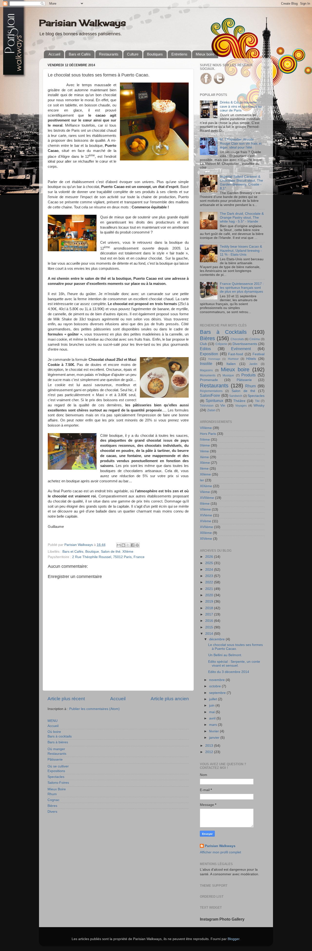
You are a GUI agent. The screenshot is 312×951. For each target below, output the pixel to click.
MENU (53, 721)
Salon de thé (110, 551)
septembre (218, 693)
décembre (217, 639)
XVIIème (206, 527)
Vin (222, 405)
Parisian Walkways (82, 23)
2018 (209, 608)
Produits (248, 375)
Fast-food (235, 354)
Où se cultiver (58, 766)
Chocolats (237, 339)
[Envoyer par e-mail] (118, 545)
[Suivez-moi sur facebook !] (206, 83)
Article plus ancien (170, 698)
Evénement (241, 348)
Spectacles (56, 777)
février (214, 731)
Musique (228, 375)
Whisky (259, 405)
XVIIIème (207, 498)
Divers (52, 811)
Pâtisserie (55, 759)
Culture (132, 54)
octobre (215, 686)
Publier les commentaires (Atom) (94, 709)
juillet (213, 699)
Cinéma (254, 339)
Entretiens (179, 54)
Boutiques (155, 54)
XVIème (206, 515)
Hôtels (251, 359)
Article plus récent (66, 698)
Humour (233, 359)
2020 (209, 595)
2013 (209, 745)
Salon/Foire (210, 395)
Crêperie (221, 344)
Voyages (241, 405)
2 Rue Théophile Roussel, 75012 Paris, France (108, 557)
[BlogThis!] (123, 545)
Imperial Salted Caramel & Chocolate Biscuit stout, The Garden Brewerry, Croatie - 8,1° (241, 182)
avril (212, 718)
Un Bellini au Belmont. (225, 655)
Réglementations (211, 391)
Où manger (56, 749)
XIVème (206, 539)
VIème (205, 492)
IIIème (205, 503)
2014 (209, 633)
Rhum (52, 794)
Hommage (214, 358)
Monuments (207, 375)
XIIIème (206, 533)
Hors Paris (208, 434)
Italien (231, 364)
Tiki (257, 401)
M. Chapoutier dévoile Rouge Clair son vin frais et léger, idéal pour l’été (241, 143)
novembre (217, 680)
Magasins (206, 370)
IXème (205, 445)
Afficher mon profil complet (220, 852)
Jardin (253, 364)
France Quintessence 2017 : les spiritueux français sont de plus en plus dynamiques (242, 287)
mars (213, 725)
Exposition (209, 354)
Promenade (209, 380)
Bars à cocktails (60, 736)
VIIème (205, 509)
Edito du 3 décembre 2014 (228, 672)
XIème (205, 463)
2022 (209, 582)
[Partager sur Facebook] (132, 545)
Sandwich (235, 396)
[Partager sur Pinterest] (137, 545)
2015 (209, 627)
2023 (209, 576)
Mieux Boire (57, 789)
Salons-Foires (58, 782)
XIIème (127, 551)
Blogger (233, 939)
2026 (209, 557)
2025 (209, 563)
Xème (204, 457)
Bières (52, 806)
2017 (209, 614)
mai (212, 712)
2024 (209, 569)
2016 (209, 621)
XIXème (206, 486)
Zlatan (211, 410)
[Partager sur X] (128, 545)
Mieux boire (205, 54)
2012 (209, 752)
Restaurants (108, 54)
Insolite (206, 363)
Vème (204, 451)
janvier (214, 737)
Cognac (53, 800)
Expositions (56, 771)
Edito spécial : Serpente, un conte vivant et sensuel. (234, 663)
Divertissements (245, 344)
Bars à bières (58, 742)
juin (212, 705)
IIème (204, 468)
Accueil (54, 54)
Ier (202, 480)
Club (203, 344)
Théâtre (239, 401)
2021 (209, 589)
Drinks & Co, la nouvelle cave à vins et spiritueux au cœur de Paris (241, 106)
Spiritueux (214, 400)
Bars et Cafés (80, 54)
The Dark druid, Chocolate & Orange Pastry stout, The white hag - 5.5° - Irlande (242, 217)
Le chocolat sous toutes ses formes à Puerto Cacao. (235, 647)
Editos (205, 348)
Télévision (207, 405)
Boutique (92, 551)
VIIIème (206, 428)
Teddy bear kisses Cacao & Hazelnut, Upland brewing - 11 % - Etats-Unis (241, 250)
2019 (209, 601)
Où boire (54, 732)
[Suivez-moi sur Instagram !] (219, 83)
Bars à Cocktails (223, 332)
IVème (205, 439)
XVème (205, 521)
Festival (258, 354)
